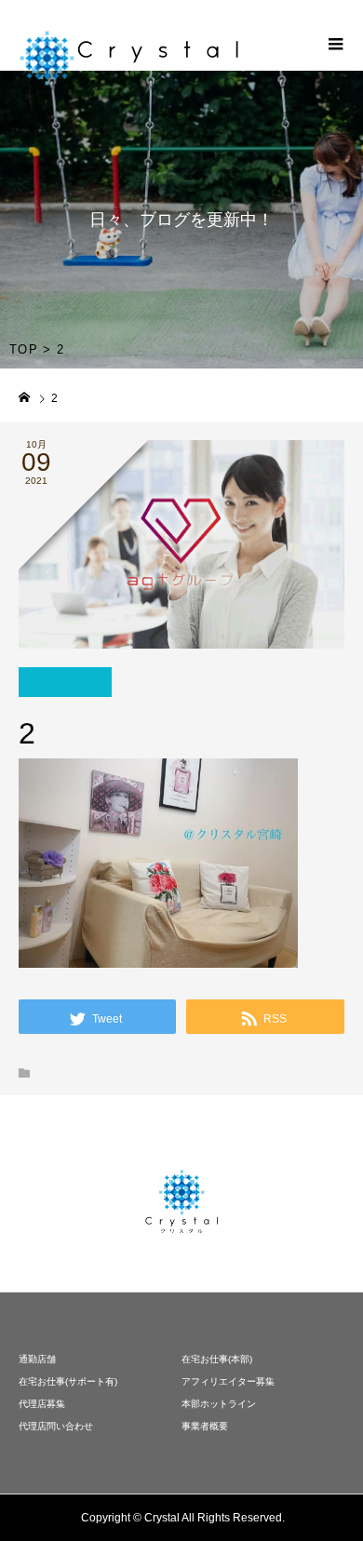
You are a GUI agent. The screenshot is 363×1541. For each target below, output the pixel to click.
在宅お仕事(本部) (217, 1359)
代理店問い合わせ (56, 1426)
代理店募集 (42, 1404)
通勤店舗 (37, 1359)
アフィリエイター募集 (228, 1381)
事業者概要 (205, 1426)
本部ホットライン (219, 1404)
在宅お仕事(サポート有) (68, 1381)
